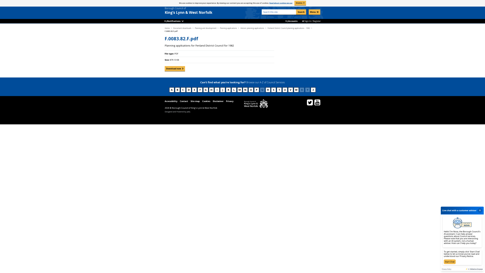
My (172, 21)
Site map (195, 101)
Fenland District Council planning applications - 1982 (289, 28)
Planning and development (205, 28)
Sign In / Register (312, 21)
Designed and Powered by (177, 111)
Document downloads (182, 28)
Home (167, 28)
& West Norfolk (188, 10)
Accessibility (171, 101)
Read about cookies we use (280, 3)
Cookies (206, 101)
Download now (173, 68)
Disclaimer (218, 101)
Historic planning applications (252, 28)
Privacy (229, 101)
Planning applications (228, 28)
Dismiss (299, 3)
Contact (184, 101)
